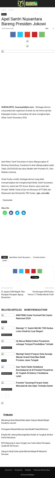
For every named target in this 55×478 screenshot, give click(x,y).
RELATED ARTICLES (11, 309)
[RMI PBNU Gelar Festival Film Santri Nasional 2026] (8, 318)
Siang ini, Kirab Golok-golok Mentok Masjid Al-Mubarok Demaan (24, 452)
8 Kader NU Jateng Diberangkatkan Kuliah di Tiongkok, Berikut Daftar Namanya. (27, 436)
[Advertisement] (27, 139)
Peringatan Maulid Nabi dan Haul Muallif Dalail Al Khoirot (24, 429)
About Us (8, 470)
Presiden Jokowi (39, 257)
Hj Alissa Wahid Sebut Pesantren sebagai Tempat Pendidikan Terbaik (34, 344)
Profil (4, 360)
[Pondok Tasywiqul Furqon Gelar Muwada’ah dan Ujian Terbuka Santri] (8, 385)
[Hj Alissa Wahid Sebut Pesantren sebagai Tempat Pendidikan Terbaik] (8, 344)
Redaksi (28, 470)
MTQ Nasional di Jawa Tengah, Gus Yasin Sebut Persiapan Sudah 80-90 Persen (25, 444)
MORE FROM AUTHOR (35, 309)
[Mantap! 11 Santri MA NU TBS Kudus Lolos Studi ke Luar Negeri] (8, 331)
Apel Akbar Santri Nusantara (19, 257)
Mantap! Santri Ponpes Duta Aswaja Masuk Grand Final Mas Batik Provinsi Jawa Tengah (34, 357)
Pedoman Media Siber (42, 470)
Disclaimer (19, 470)
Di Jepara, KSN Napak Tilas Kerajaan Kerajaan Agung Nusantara (13, 294)
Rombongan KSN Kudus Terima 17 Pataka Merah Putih (41, 293)
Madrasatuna (6, 335)
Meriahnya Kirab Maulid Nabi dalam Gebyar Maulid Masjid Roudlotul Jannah (25, 421)
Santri (5, 260)
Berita (11, 10)
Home (3, 10)
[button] (51, 3)
